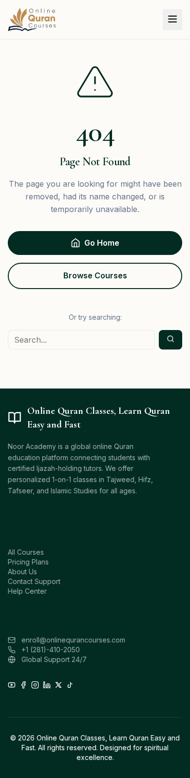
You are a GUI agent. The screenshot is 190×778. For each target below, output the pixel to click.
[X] (58, 685)
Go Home (101, 243)
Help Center (27, 591)
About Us (22, 571)
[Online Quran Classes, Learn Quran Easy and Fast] (32, 19)
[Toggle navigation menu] (172, 19)
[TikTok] (70, 685)
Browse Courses (95, 275)
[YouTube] (12, 685)
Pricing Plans (28, 562)
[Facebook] (23, 685)
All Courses (26, 552)
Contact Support (34, 581)
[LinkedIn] (47, 685)
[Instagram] (35, 685)
